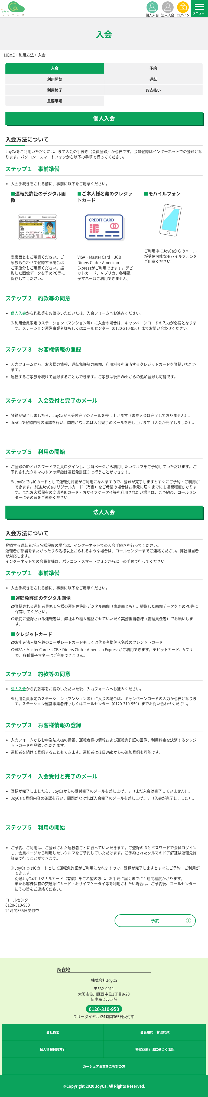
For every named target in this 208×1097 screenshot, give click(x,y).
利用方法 (26, 54)
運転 (153, 79)
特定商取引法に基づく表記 (154, 1049)
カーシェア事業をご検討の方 (104, 1066)
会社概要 (52, 1032)
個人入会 (18, 313)
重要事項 (54, 100)
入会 (54, 68)
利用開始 (54, 79)
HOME (9, 54)
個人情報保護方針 (53, 1049)
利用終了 (54, 90)
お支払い (153, 90)
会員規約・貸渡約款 (155, 1032)
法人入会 (18, 688)
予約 (153, 68)
